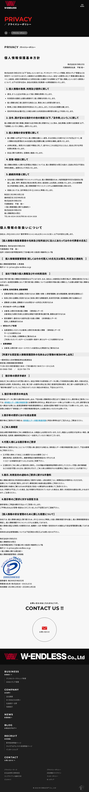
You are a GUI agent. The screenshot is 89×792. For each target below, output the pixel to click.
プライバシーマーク (10, 770)
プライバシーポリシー (54, 770)
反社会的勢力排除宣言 (12, 773)
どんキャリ (7, 779)
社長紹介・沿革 (11, 703)
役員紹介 (9, 707)
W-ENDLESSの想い (13, 700)
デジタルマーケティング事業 (16, 678)
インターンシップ (12, 749)
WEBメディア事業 (12, 682)
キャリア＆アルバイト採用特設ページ (19, 746)
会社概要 (9, 696)
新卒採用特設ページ (13, 743)
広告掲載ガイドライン (54, 773)
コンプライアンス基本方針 (12, 776)
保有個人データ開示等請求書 (15, 402)
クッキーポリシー (52, 776)
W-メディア (50, 779)
